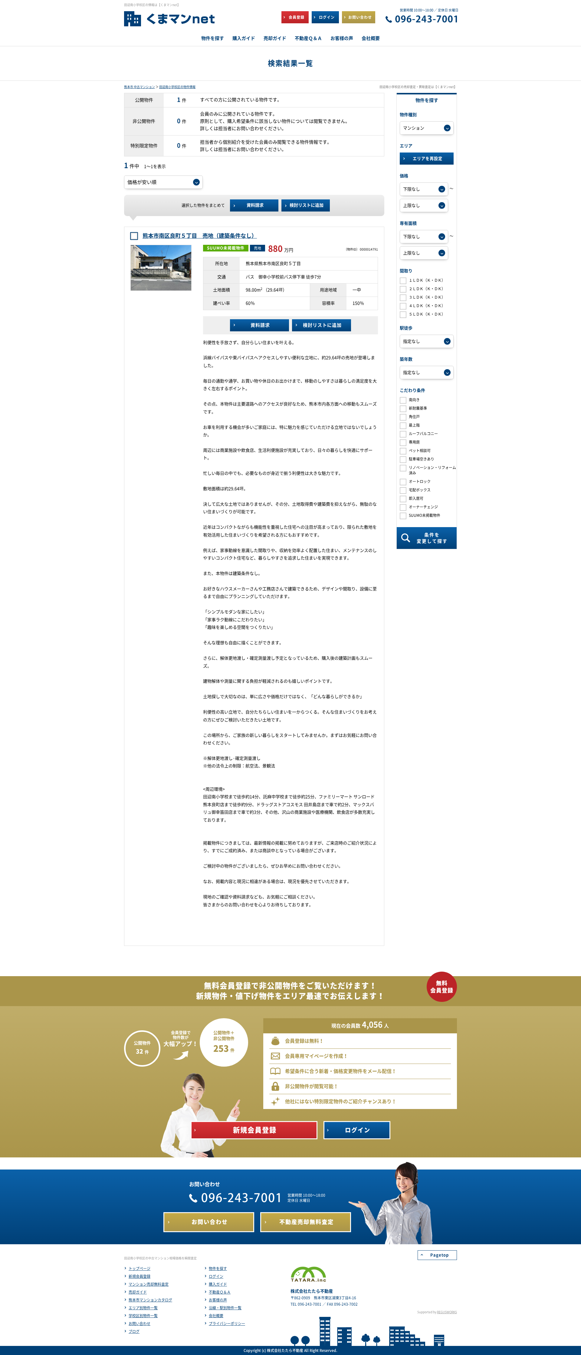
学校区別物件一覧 (143, 1315)
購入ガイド (218, 1284)
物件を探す (218, 1268)
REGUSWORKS (447, 1312)
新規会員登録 (139, 1276)
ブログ (134, 1331)
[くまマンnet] (169, 21)
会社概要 (216, 1315)
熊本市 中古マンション (139, 86)
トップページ (139, 1268)
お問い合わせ (139, 1323)
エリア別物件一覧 (143, 1308)
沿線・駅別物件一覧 (225, 1308)
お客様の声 (218, 1300)
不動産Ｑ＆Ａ (220, 1292)
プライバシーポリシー (227, 1323)
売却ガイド (138, 1292)
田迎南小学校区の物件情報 (177, 86)
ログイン (216, 1276)
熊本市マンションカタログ (150, 1300)
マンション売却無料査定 (149, 1284)
